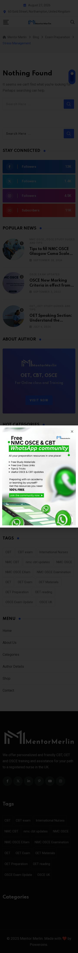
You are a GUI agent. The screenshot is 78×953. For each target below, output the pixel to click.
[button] (72, 431)
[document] (39, 476)
